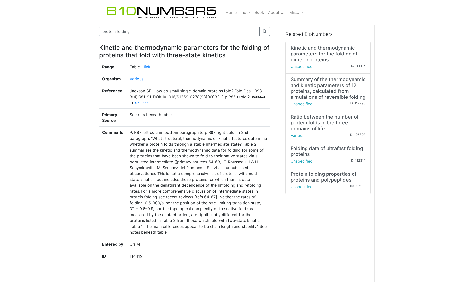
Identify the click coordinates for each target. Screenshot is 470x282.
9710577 (141, 103)
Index (246, 12)
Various (136, 78)
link (147, 67)
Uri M (135, 244)
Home (231, 12)
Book (259, 12)
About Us (276, 12)
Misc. (294, 12)
